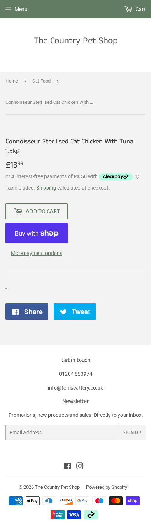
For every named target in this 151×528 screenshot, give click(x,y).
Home (11, 81)
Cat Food (41, 81)
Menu (21, 9)
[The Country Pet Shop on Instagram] (80, 467)
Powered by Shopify (106, 487)
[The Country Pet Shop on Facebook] (67, 467)
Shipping (46, 188)
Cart (140, 9)
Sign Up (132, 433)
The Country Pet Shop (76, 41)
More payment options (36, 253)
